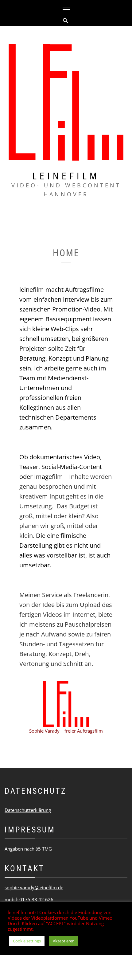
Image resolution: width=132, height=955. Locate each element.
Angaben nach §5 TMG (28, 849)
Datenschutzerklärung (28, 810)
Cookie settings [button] (27, 941)
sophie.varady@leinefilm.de (34, 887)
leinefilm (66, 176)
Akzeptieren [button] (64, 941)
